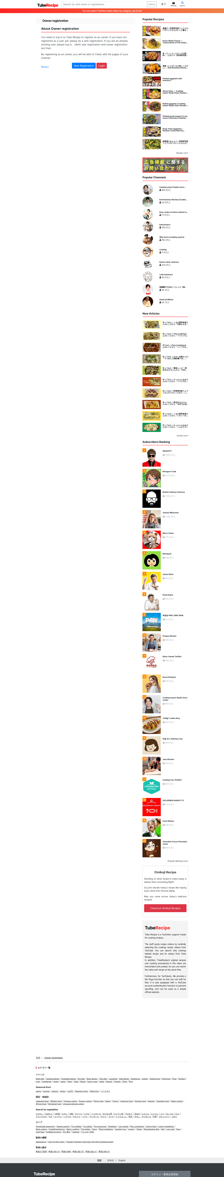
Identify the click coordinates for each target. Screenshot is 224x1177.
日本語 (110, 1160)
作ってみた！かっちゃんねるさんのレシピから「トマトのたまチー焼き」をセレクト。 (175, 380)
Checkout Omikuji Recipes (165, 908)
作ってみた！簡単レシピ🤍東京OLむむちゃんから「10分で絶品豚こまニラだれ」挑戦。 (175, 369)
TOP (38, 1057)
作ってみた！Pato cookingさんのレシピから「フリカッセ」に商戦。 (175, 335)
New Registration (84, 65)
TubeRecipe (44, 1174)
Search (151, 4)
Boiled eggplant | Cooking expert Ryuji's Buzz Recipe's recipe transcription (175, 104)
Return (45, 66)
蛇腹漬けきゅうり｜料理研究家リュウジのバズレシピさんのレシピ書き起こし (175, 142)
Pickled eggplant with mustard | (172, 79)
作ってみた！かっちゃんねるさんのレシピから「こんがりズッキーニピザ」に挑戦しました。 (175, 426)
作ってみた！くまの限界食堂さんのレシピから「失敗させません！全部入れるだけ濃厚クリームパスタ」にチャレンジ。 (175, 323)
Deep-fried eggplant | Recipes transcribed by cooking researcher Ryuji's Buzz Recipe (174, 130)
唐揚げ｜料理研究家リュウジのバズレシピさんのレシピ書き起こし (175, 29)
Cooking (163, 250)
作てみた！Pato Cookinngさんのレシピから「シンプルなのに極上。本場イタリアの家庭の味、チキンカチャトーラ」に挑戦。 (175, 346)
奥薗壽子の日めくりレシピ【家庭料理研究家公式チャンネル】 (173, 287)
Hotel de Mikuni (166, 299)
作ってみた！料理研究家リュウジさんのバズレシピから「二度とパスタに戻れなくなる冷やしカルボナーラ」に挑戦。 (175, 392)
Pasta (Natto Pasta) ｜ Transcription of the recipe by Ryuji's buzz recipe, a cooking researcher (174, 42)
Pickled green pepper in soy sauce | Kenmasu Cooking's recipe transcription (175, 117)
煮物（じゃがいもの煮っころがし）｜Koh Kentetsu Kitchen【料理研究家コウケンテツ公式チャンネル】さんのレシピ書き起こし (175, 67)
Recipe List (181, 153)
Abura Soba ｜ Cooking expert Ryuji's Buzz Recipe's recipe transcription (175, 92)
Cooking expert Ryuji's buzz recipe (171, 187)
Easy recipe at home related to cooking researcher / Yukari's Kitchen (173, 212)
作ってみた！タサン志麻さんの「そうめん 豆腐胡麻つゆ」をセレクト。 (175, 357)
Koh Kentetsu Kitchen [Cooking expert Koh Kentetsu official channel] (173, 200)
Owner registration (53, 1057)
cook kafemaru (166, 275)
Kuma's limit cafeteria (169, 262)
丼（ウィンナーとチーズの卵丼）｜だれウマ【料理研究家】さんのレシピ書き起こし (175, 54)
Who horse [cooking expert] (171, 237)
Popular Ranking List (177, 861)
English (121, 1160)
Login (101, 65)
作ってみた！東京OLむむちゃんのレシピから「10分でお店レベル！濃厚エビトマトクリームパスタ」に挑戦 (175, 403)
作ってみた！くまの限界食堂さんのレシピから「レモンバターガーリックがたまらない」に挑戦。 (175, 415)
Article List (182, 435)
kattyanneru (164, 225)
